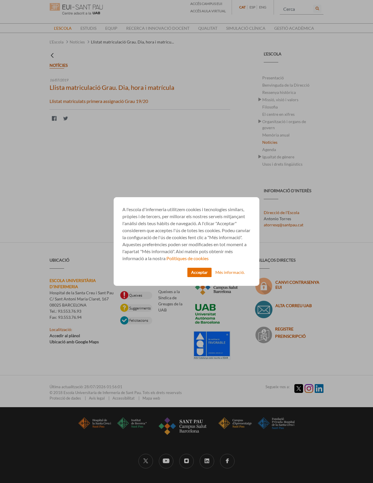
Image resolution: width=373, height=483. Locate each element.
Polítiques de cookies (187, 258)
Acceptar (199, 272)
